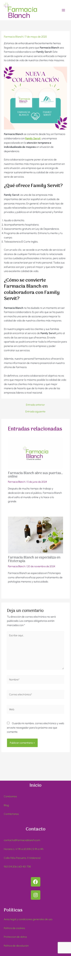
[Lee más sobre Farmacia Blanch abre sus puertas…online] (35, 452)
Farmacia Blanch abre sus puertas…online (35, 474)
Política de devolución (16, 945)
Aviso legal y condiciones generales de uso (28, 919)
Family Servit (33, 138)
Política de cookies (14, 928)
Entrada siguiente (35, 411)
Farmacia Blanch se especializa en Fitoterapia (34, 559)
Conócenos (10, 796)
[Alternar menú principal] (63, 10)
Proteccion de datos (15, 936)
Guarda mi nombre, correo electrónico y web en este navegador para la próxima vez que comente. (35, 727)
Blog (6, 805)
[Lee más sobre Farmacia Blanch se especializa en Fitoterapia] (35, 534)
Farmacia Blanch (13, 36)
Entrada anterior (35, 405)
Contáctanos (11, 813)
